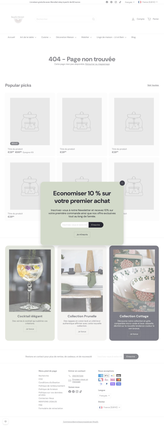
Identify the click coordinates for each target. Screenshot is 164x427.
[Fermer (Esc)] (122, 183)
